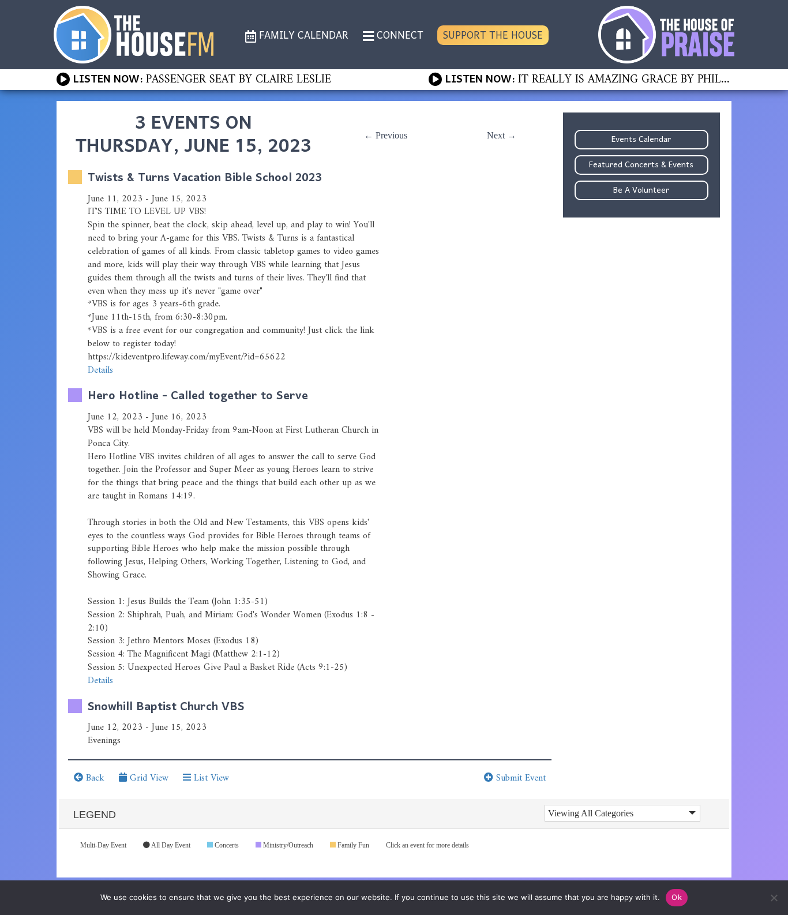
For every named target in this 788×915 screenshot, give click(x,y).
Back (93, 778)
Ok (676, 897)
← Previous (385, 135)
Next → (501, 135)
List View (210, 778)
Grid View (147, 778)
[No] (773, 897)
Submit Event (519, 778)
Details (100, 370)
